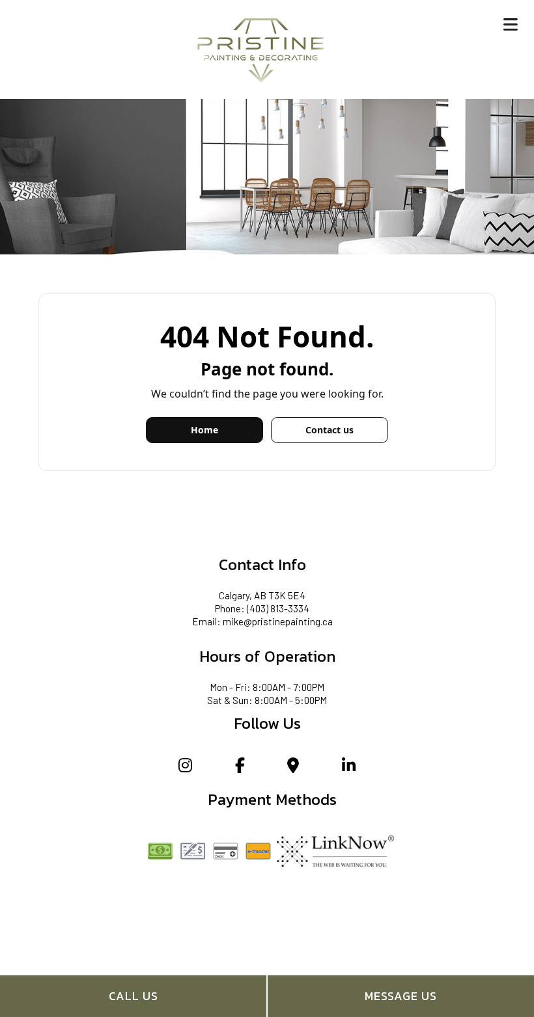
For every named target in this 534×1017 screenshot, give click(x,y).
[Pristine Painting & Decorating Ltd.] (260, 48)
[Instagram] (185, 767)
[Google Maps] (293, 767)
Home (204, 430)
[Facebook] (239, 767)
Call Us (133, 996)
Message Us (401, 996)
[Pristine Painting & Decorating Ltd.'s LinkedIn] (349, 767)
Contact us (329, 430)
